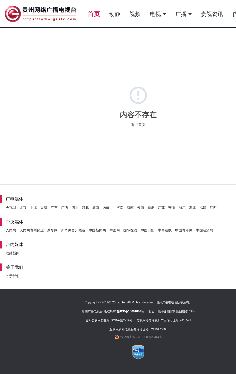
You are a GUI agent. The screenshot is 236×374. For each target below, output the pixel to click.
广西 (64, 207)
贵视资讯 (212, 14)
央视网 (11, 207)
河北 (85, 207)
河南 (119, 207)
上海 (33, 207)
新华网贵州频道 (73, 230)
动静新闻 (13, 253)
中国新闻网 (97, 230)
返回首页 (138, 125)
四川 (74, 207)
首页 (94, 13)
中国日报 (147, 230)
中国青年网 (183, 230)
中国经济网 (204, 230)
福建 (202, 207)
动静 (114, 14)
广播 (181, 14)
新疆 (151, 207)
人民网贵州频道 (32, 230)
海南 (130, 207)
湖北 (192, 207)
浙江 (182, 207)
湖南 (95, 207)
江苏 (161, 207)
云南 (140, 207)
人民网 (11, 230)
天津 (43, 207)
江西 (213, 207)
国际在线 (130, 230)
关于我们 (13, 276)
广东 (54, 207)
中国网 (114, 230)
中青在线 (165, 230)
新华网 (52, 230)
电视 (156, 14)
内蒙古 (108, 207)
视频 (135, 14)
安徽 (171, 207)
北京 (23, 207)
